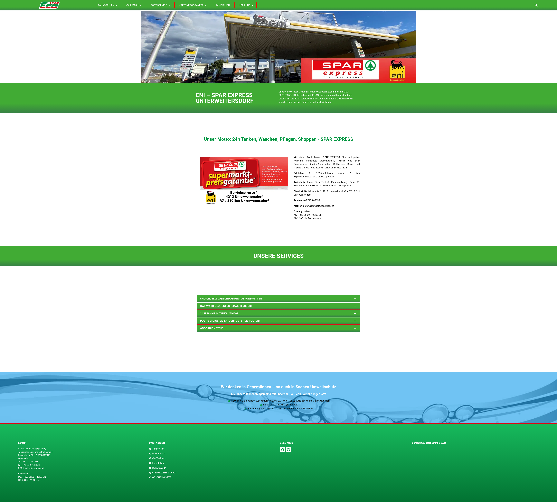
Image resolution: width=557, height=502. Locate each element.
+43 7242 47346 (30, 461)
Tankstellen (106, 5)
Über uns (244, 5)
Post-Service (159, 5)
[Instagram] (288, 449)
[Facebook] (282, 449)
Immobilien (223, 5)
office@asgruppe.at (34, 468)
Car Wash (132, 5)
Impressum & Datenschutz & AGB (428, 443)
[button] (536, 5)
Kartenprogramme (191, 5)
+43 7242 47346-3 (31, 465)
